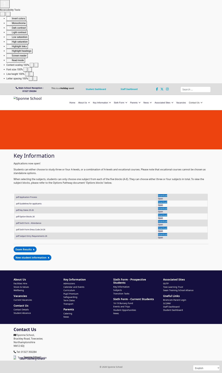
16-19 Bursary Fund (123, 303)
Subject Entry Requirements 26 (33, 236)
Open (160, 198)
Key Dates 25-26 (26, 210)
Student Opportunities (124, 310)
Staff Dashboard (129, 89)
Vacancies (181, 102)
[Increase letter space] (35, 78)
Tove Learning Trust (173, 286)
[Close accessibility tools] (8, 14)
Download (162, 195)
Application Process (28, 197)
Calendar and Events (73, 286)
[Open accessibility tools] (5, 4)
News (146, 102)
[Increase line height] (32, 74)
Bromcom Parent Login (174, 299)
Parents (134, 102)
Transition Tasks (121, 293)
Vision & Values (21, 286)
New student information (31, 257)
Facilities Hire (20, 283)
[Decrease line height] (27, 74)
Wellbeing (19, 290)
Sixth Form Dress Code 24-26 (32, 229)
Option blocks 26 (27, 216)
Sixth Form (119, 102)
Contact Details (21, 309)
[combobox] (195, 89)
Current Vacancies (23, 299)
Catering (67, 313)
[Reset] (2, 14)
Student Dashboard (96, 89)
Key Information (100, 102)
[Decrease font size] (25, 69)
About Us (82, 102)
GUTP (166, 283)
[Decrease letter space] (31, 78)
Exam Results (24, 249)
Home (72, 102)
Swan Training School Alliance (178, 290)
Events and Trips (121, 306)
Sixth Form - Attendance (30, 223)
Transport (68, 303)
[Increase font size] (30, 69)
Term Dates (69, 300)
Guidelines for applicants (30, 203)
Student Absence (22, 313)
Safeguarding (70, 297)
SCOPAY (167, 303)
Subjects (117, 290)
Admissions (69, 283)
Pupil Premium (70, 293)
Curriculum (69, 290)
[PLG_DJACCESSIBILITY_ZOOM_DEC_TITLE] (32, 65)
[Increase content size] (36, 65)
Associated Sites (162, 102)
